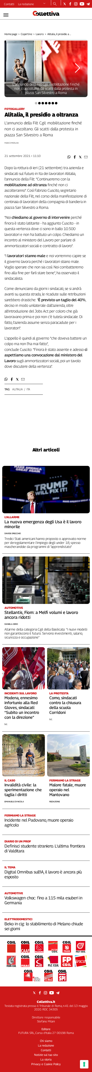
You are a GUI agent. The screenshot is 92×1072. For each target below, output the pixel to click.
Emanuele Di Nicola (14, 801)
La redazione (26, 4)
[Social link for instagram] (75, 4)
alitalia (17, 389)
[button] (69, 157)
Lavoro (40, 34)
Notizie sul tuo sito (46, 1054)
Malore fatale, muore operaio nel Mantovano (67, 790)
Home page (10, 34)
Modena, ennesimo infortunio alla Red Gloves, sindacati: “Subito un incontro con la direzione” (21, 707)
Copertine (26, 34)
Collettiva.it (46, 1002)
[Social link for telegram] (88, 4)
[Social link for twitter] (64, 4)
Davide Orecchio (12, 533)
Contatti (9, 4)
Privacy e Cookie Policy (46, 1064)
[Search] (54, 4)
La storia (46, 1059)
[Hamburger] (5, 15)
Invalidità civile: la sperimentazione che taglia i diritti (23, 790)
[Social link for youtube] (82, 4)
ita (28, 389)
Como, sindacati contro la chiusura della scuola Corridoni (65, 705)
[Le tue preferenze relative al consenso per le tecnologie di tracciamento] (84, 1064)
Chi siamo (46, 1041)
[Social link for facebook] (70, 4)
